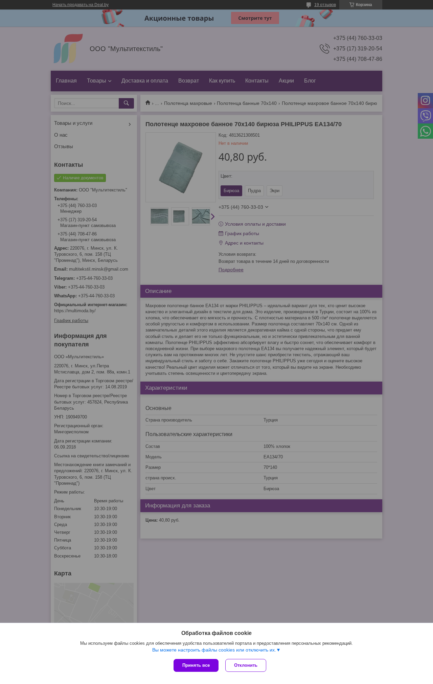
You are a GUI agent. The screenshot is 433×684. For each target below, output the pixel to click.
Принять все (196, 665)
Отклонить (245, 665)
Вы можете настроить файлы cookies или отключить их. (214, 650)
